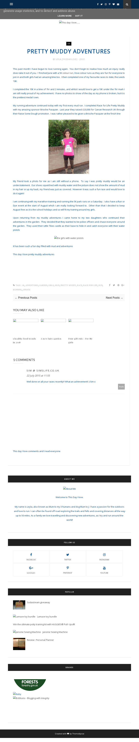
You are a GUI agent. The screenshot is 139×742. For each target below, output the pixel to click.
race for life (90, 285)
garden (43, 285)
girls (51, 285)
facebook (31, 559)
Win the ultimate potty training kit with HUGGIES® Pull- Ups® (44, 624)
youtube (104, 573)
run (100, 285)
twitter (67, 559)
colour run (68, 72)
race (79, 285)
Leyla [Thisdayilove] (67, 59)
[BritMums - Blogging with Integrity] (31, 691)
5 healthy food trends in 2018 (24, 340)
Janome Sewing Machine (55, 631)
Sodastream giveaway (38, 602)
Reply (121, 386)
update (26, 289)
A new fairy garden (51, 338)
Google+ (31, 573)
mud (57, 285)
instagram (104, 559)
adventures (31, 285)
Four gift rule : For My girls (80, 340)
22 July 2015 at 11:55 (38, 375)
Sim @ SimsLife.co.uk (43, 370)
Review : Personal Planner (40, 639)
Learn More (65, 16)
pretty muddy (68, 285)
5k (69, 43)
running (17, 289)
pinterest (67, 573)
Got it (79, 16)
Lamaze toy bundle (47, 616)
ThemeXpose (78, 733)
